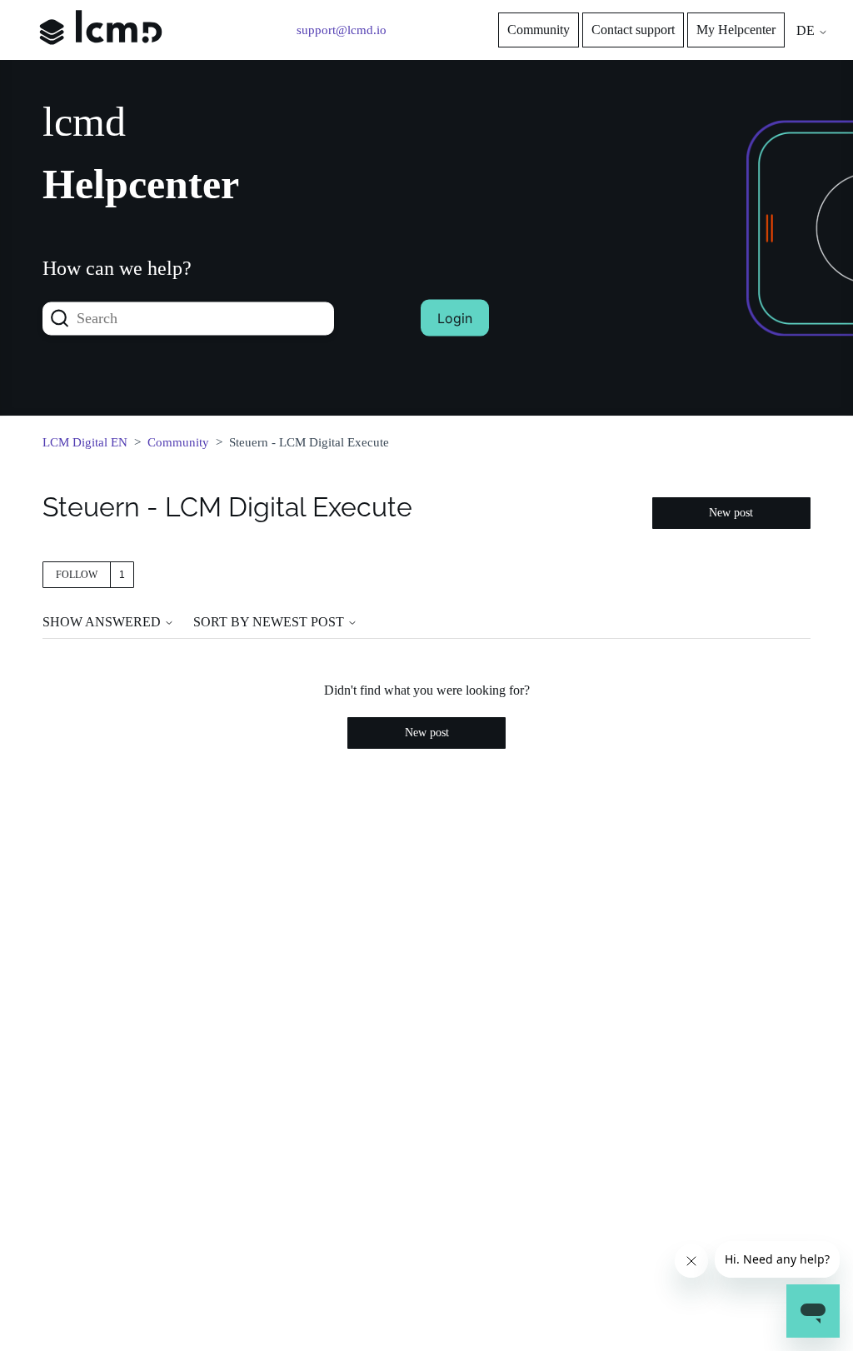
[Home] (101, 56)
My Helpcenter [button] (736, 29)
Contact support (633, 29)
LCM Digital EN (84, 442)
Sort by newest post (270, 622)
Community (538, 29)
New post (731, 512)
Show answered (103, 622)
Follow (76, 575)
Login (454, 318)
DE (807, 30)
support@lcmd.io (342, 30)
